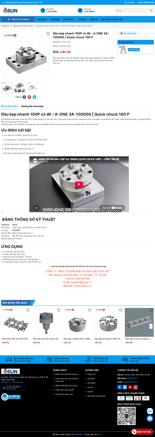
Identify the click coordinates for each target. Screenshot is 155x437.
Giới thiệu (54, 19)
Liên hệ (93, 19)
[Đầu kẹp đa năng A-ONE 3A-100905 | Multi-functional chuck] (108, 322)
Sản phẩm (68, 19)
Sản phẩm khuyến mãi (111, 19)
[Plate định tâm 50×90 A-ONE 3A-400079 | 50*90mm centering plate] (15, 322)
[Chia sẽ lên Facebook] (24, 97)
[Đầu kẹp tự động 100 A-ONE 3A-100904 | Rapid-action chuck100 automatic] (77, 322)
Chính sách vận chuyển (64, 390)
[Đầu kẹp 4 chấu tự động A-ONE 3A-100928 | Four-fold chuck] (139, 322)
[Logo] (10, 10)
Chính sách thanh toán (64, 394)
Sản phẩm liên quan (14, 302)
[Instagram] (135, 387)
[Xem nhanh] (16, 340)
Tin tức (81, 19)
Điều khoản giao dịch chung (66, 385)
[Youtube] (130, 387)
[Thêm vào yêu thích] (48, 34)
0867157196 (134, 50)
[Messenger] (150, 418)
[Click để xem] (25, 56)
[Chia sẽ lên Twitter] (34, 97)
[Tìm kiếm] (151, 10)
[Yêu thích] (48, 10)
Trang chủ (41, 19)
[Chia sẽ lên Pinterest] (29, 97)
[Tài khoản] (129, 2)
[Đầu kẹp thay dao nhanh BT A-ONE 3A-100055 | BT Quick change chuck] (46, 322)
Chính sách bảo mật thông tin (67, 374)
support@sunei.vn (130, 382)
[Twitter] (125, 387)
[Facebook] (119, 387)
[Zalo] (150, 411)
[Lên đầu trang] (150, 404)
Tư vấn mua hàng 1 (13, 388)
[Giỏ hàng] (86, 10)
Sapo (99, 434)
